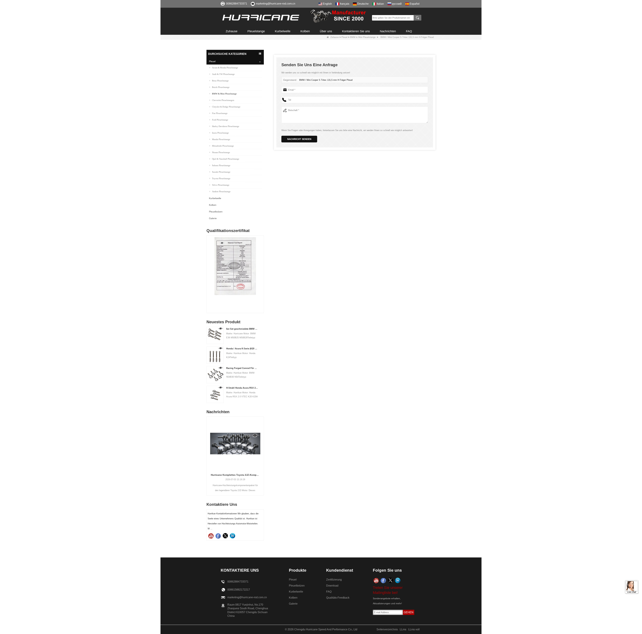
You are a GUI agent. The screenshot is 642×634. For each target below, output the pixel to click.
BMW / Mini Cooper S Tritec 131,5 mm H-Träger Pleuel (326, 80)
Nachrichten (388, 31)
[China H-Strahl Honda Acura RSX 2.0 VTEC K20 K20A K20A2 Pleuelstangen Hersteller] (215, 394)
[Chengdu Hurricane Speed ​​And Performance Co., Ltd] (295, 18)
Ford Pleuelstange (220, 120)
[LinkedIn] (232, 536)
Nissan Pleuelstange (221, 152)
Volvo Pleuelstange (220, 185)
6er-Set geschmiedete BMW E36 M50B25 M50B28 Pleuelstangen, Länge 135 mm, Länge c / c (242, 329)
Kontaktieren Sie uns (356, 31)
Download (332, 585)
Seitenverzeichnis (387, 629)
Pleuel (344, 37)
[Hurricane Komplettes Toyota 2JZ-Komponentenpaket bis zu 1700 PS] (213, 443)
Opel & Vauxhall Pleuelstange (225, 159)
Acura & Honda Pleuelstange (225, 67)
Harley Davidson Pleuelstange (225, 126)
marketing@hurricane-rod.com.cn (275, 3)
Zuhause (231, 31)
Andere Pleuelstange (221, 191)
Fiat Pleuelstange (220, 113)
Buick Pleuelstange (221, 87)
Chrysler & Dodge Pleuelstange (226, 106)
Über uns (326, 31)
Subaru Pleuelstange (221, 165)
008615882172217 (238, 589)
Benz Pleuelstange (220, 80)
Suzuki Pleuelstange (221, 172)
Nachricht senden (299, 139)
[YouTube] (211, 536)
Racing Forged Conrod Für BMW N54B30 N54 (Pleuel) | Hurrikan (242, 368)
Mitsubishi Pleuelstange (223, 146)
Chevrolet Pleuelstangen (223, 100)
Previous (208, 268)
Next (262, 268)
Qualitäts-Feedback (337, 597)
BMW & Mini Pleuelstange (363, 37)
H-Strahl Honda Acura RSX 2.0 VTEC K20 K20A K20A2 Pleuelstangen (242, 388)
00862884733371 (236, 3)
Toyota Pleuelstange (221, 178)
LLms (403, 629)
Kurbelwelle (282, 31)
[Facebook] (218, 536)
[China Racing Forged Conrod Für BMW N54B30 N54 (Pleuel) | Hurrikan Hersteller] (215, 374)
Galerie (213, 218)
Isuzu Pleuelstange (220, 133)
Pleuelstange (256, 31)
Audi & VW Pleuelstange (223, 74)
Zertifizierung (334, 579)
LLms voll (414, 629)
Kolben (305, 31)
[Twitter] (225, 536)
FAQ (409, 31)
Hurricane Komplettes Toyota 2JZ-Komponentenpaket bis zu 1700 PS (213, 475)
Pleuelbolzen (216, 211)
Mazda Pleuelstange (221, 139)
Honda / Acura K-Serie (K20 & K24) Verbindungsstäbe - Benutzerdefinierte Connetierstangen (242, 348)
